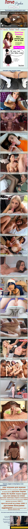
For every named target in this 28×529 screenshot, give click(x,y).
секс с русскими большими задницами (14, 505)
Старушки (23, 29)
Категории (11, 7)
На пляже (11, 29)
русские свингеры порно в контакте (14, 498)
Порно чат (16, 7)
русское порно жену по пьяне (13, 492)
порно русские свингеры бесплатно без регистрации (11, 499)
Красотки (6, 29)
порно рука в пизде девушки (12, 489)
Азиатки (17, 29)
